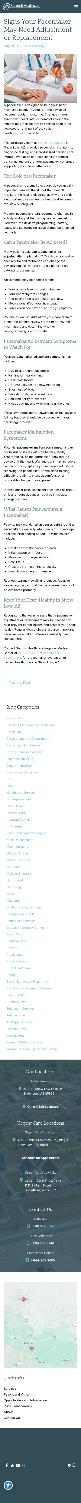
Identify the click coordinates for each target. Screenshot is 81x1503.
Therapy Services (19, 1022)
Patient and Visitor (17, 1394)
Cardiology (37, 46)
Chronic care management (25, 752)
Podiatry (12, 948)
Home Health (15, 806)
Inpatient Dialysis (18, 819)
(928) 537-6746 (42, 1243)
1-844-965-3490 (43, 1260)
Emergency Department (23, 772)
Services (10, 1388)
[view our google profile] (12, 1465)
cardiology (20, 133)
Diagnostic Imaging (19, 759)
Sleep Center (15, 995)
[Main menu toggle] (76, 6)
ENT (9, 779)
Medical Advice (17, 853)
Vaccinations (15, 1035)
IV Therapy (14, 826)
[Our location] (74, 1465)
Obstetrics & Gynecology (24, 907)
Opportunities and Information (25, 1400)
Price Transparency (18, 1406)
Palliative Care (16, 941)
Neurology (14, 887)
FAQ (9, 786)
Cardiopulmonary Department (27, 738)
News (10, 894)
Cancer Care (15, 718)
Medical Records (18, 860)
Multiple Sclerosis (19, 873)
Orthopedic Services (20, 921)
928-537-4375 (28, 653)
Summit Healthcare (51, 143)
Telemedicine (15, 1015)
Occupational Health (21, 914)
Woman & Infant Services (24, 1042)
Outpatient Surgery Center (25, 927)
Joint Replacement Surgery (26, 833)
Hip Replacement (18, 799)
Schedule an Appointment (40, 1158)
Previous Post (17, 683)
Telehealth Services (20, 1008)
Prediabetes (14, 954)
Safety (11, 975)
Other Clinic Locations (43, 1106)
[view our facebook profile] (7, 1465)
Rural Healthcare (18, 968)
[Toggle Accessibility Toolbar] (8, 1485)
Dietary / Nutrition (19, 765)
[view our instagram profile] (23, 1465)
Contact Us (12, 1418)
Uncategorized (16, 1029)
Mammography (17, 846)
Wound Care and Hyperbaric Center (32, 1049)
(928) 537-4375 (42, 1226)
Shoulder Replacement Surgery (29, 988)
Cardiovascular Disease (23, 745)
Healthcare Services (20, 792)
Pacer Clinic (14, 934)
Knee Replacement (19, 840)
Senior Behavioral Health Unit (27, 981)
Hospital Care (16, 813)
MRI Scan (13, 867)
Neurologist (14, 880)
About (8, 1412)
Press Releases (17, 961)
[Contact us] (69, 1465)
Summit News (16, 1002)
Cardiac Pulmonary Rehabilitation (30, 725)
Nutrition (12, 900)
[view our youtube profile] (18, 1465)
